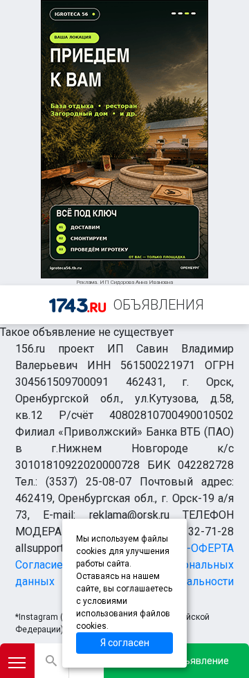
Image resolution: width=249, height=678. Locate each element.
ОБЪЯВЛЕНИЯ (158, 304)
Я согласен (124, 642)
